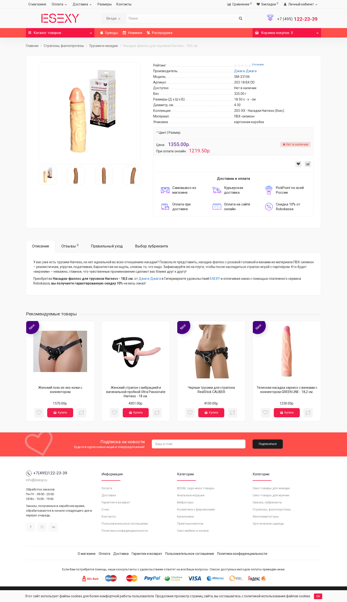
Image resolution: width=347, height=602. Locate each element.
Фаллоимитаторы (266, 516)
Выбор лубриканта (151, 246)
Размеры (104, 4)
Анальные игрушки (190, 495)
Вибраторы (185, 502)
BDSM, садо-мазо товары (195, 488)
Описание (40, 246)
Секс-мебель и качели (193, 530)
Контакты (123, 4)
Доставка (80, 4)
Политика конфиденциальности (125, 530)
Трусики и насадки (103, 46)
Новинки (134, 33)
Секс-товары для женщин (271, 488)
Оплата (57, 4)
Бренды (111, 33)
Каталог (47, 33)
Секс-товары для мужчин (271, 495)
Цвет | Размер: (170, 132)
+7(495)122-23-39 (50, 473)
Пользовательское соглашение (125, 523)
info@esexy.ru (36, 480)
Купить (62, 412)
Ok (318, 596)
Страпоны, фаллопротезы (64, 46)
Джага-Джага (150, 278)
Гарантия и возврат (116, 502)
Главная (32, 46)
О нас (105, 509)
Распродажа (161, 33)
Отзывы (70, 245)
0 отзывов (258, 64)
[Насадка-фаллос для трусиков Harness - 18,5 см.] (90, 113)
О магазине (37, 4)
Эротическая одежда (268, 523)
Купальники (185, 516)
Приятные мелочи (190, 523)
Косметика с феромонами (196, 509)
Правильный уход (107, 246)
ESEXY (215, 278)
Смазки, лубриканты (267, 502)
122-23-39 (297, 19)
